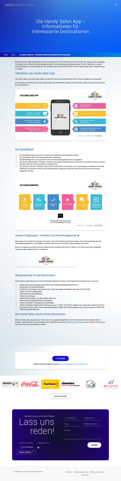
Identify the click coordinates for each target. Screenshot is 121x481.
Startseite (69, 472)
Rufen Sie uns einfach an (76, 322)
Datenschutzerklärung (81, 472)
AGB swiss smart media (97, 472)
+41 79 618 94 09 (27, 447)
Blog (13, 55)
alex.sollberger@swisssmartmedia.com (74, 364)
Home (6, 55)
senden (94, 445)
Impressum (85, 475)
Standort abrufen (25, 452)
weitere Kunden (60, 396)
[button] (116, 4)
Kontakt (61, 358)
